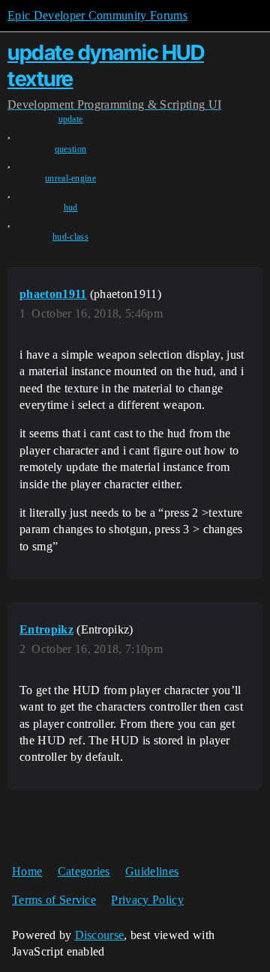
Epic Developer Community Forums (98, 15)
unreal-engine (70, 178)
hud (71, 207)
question (71, 149)
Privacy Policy (147, 899)
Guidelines (151, 871)
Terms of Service (54, 899)
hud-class (70, 236)
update (70, 119)
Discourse (99, 935)
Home (27, 871)
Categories (84, 871)
